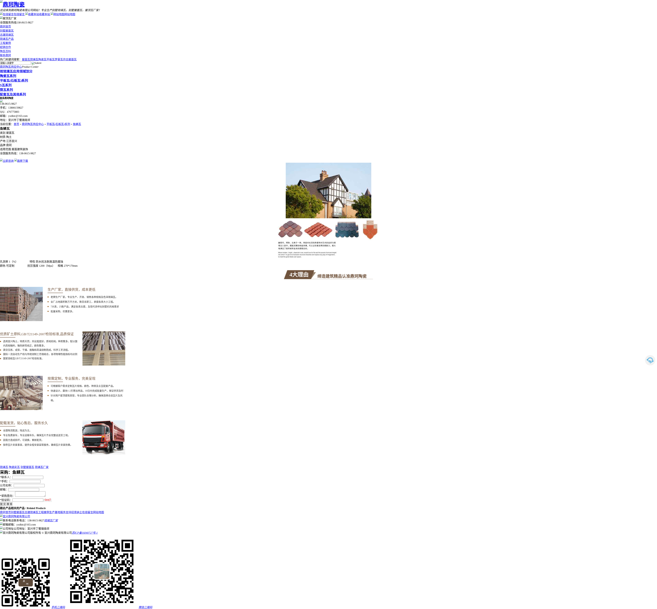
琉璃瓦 (34, 59)
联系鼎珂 (5, 55)
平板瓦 (51, 59)
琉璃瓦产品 (7, 38)
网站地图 (69, 14)
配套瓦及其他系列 (13, 94)
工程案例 (5, 43)
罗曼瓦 (59, 59)
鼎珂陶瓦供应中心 (11, 66)
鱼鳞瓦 (77, 124)
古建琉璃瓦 (7, 34)
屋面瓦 (26, 59)
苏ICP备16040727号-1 (85, 532)
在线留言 (19, 14)
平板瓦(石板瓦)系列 (14, 80)
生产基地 (54, 512)
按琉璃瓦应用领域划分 (16, 71)
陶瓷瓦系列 (8, 76)
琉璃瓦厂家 (42, 467)
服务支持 (65, 512)
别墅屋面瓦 (7, 30)
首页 (16, 124)
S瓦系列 (6, 85)
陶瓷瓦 (42, 59)
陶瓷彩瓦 (14, 467)
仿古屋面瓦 (70, 59)
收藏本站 (44, 14)
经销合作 (5, 47)
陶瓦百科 (5, 51)
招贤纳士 (76, 512)
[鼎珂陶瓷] (12, 4)
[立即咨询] (7, 160)
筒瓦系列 (6, 90)
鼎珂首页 (5, 26)
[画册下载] (21, 160)
